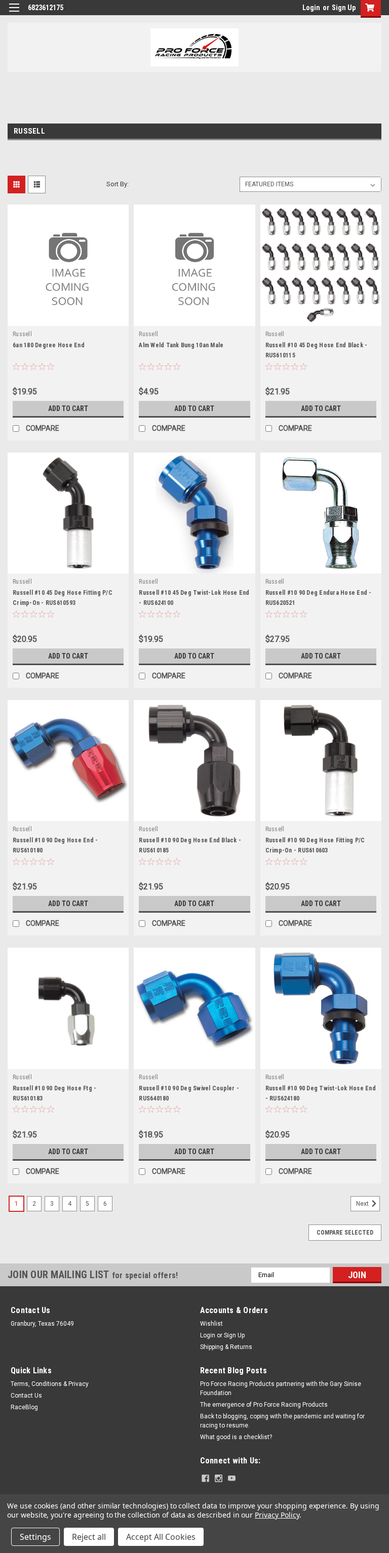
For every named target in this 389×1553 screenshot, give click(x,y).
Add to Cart (68, 408)
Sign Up (344, 8)
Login (311, 8)
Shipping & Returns (226, 1347)
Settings (35, 1536)
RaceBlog (24, 1407)
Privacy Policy (277, 1515)
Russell (22, 334)
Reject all (89, 1536)
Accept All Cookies (161, 1536)
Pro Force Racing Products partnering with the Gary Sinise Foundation (280, 1388)
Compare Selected (345, 1232)
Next (363, 1203)
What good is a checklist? (236, 1437)
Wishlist (211, 1323)
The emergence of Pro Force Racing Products (264, 1404)
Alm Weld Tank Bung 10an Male (181, 345)
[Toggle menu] (14, 14)
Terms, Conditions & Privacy (50, 1383)
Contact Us (26, 1395)
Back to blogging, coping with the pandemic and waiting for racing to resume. (282, 1421)
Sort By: (117, 184)
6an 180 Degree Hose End (49, 345)
